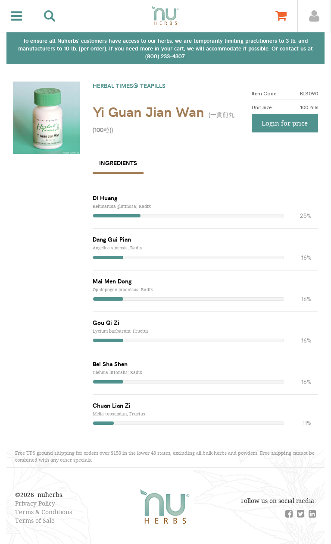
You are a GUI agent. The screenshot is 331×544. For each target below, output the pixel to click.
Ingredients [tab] (118, 163)
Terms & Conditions (43, 512)
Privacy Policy (35, 503)
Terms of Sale (35, 520)
